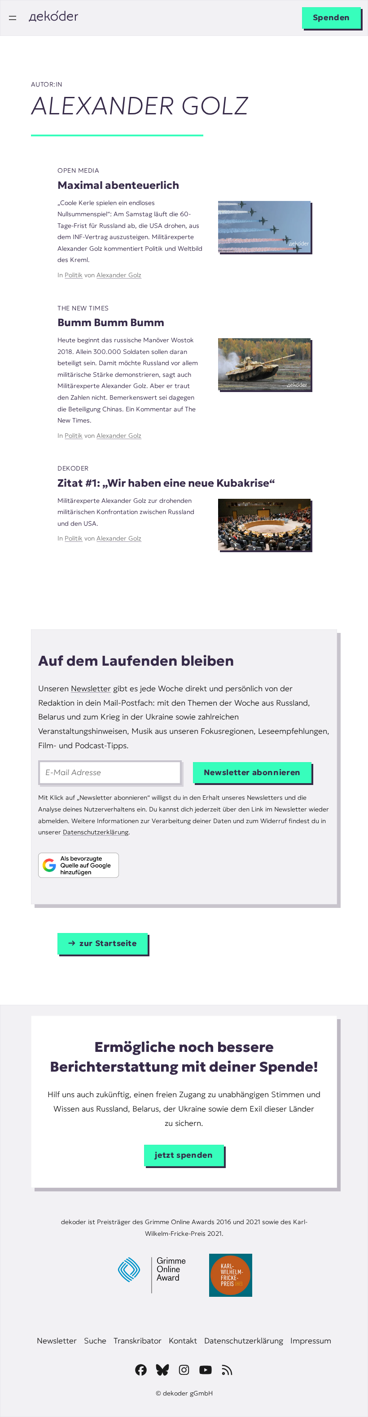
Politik (74, 275)
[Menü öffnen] (12, 18)
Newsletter (91, 688)
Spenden (331, 17)
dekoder (72, 468)
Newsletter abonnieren (252, 772)
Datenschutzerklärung (95, 832)
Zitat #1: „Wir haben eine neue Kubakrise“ (166, 482)
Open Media (78, 170)
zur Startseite (108, 943)
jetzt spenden (184, 1155)
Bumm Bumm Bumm (110, 322)
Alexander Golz (118, 275)
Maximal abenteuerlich (118, 185)
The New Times (83, 308)
